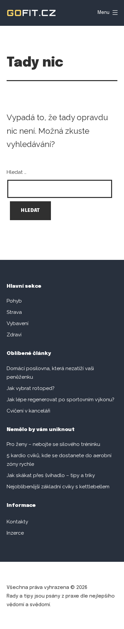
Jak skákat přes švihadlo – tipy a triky (51, 475)
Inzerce (15, 533)
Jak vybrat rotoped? (31, 388)
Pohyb (14, 301)
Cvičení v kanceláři (28, 411)
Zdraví (14, 335)
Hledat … (16, 172)
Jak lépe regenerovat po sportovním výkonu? (60, 400)
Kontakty (17, 522)
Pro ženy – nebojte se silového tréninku (53, 444)
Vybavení (17, 323)
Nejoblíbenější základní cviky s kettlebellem (58, 487)
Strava (14, 312)
